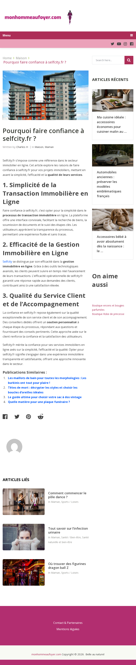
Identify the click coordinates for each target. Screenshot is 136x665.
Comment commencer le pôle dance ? (67, 495)
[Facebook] (130, 43)
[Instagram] (124, 43)
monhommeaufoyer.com (46, 654)
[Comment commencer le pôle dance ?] (24, 501)
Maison (39, 147)
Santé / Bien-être (71, 537)
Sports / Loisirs (69, 501)
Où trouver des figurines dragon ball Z (67, 566)
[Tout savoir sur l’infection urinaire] (24, 537)
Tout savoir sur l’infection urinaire (68, 530)
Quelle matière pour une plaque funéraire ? (39, 402)
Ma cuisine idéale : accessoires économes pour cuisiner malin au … (112, 124)
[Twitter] (111, 43)
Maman (49, 147)
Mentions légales (67, 629)
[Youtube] (117, 43)
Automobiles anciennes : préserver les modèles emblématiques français (109, 184)
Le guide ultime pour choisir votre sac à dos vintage (45, 397)
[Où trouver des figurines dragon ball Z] (24, 572)
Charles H (22, 147)
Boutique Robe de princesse (108, 314)
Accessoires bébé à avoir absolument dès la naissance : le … (111, 244)
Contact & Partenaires (68, 623)
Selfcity (7, 261)
